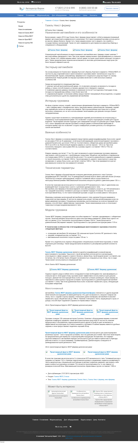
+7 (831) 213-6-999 (65, 8)
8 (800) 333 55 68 (88, 8)
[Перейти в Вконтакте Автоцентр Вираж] (36, 2)
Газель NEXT (58, 376)
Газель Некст (82, 379)
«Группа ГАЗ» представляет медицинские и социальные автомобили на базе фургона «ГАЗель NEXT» (104, 402)
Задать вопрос (74, 15)
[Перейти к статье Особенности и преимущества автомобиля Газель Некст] (81, 393)
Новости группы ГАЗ (25, 43)
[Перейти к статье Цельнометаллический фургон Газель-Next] (58, 392)
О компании (30, 15)
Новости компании (25, 29)
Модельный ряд (43, 15)
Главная (20, 15)
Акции (20, 26)
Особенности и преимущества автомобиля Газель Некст (80, 399)
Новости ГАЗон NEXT (25, 36)
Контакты (93, 15)
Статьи (55, 20)
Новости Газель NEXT (26, 33)
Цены (85, 15)
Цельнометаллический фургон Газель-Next (58, 397)
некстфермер (110, 379)
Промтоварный (51, 333)
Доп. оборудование (59, 15)
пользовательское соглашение (92, 436)
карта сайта (69, 438)
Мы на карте (116, 2)
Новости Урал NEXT (25, 39)
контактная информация (74, 436)
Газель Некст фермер (96, 379)
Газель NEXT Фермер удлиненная (58, 252)
